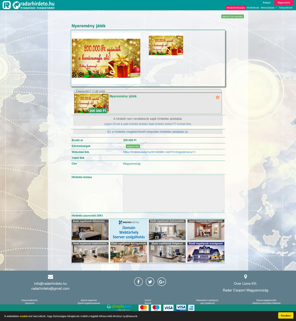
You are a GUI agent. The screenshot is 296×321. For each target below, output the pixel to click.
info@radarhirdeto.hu (50, 283)
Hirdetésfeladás (236, 7)
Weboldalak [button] (268, 7)
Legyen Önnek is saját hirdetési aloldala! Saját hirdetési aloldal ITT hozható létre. (148, 123)
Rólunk (148, 303)
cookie (24, 316)
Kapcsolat (29, 303)
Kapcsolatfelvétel (30, 300)
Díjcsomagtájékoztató (266, 300)
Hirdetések (253, 7)
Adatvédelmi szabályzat (207, 300)
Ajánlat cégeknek (89, 300)
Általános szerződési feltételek (266, 303)
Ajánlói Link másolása (232, 16)
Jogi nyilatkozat (207, 303)
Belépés (267, 2)
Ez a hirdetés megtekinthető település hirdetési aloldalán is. (147, 131)
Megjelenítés (133, 146)
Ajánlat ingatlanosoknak (89, 303)
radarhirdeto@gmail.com (50, 288)
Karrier (148, 300)
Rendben (286, 315)
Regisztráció (284, 2)
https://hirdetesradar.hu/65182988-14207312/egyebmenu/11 (159, 152)
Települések (286, 7)
